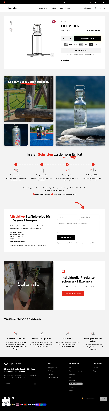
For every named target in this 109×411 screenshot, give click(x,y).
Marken (50, 374)
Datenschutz (73, 380)
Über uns (67, 8)
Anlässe (54, 8)
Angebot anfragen (80, 50)
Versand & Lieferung (75, 371)
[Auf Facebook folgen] (5, 398)
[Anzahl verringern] (63, 38)
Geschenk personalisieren (73, 293)
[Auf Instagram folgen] (9, 398)
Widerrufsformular (76, 384)
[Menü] (9, 400)
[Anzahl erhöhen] (70, 38)
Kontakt (71, 390)
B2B (61, 8)
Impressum (72, 387)
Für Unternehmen (53, 377)
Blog (94, 371)
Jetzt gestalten (43, 8)
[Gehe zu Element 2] (11, 30)
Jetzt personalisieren (87, 38)
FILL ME (63, 21)
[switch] (5, 404)
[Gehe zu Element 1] (11, 23)
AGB (70, 377)
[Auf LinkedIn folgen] (13, 398)
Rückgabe (72, 374)
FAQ (70, 368)
